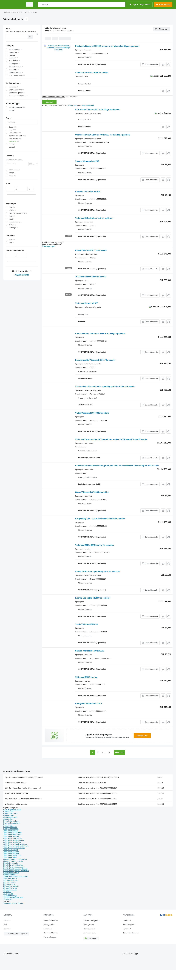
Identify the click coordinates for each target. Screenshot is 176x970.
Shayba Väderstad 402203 (87, 161)
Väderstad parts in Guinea (13, 903)
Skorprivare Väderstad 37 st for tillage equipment (97, 110)
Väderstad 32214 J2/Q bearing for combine (94, 545)
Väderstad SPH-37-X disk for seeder (91, 72)
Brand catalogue (49, 937)
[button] (163, 64)
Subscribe (49, 102)
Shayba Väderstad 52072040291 (89, 651)
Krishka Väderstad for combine (16, 793)
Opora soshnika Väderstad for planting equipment (24, 777)
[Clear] (37, 34)
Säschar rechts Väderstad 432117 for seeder (95, 360)
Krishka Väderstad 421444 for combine (92, 598)
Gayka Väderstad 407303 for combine (92, 492)
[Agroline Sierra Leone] (13, 4)
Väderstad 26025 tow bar (86, 677)
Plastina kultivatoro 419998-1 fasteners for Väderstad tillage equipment (107, 46)
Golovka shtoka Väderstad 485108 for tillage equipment (100, 334)
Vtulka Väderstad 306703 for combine (92, 413)
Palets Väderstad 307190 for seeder (91, 250)
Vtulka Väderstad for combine (16, 804)
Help (5, 925)
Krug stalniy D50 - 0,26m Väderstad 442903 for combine (100, 519)
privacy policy (73, 105)
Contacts (7, 929)
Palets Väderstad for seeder (15, 783)
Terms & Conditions (50, 921)
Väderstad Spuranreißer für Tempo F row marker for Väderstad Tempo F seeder (111, 439)
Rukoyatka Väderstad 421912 (88, 704)
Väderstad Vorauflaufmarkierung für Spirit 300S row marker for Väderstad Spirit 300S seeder (117, 466)
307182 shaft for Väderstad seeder (90, 277)
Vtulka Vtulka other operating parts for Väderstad (97, 571)
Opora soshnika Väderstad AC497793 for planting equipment (102, 135)
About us (7, 921)
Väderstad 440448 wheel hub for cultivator (94, 218)
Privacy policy (48, 925)
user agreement (88, 105)
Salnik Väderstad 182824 (86, 624)
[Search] (40, 4)
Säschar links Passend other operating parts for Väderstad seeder (105, 387)
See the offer (142, 736)
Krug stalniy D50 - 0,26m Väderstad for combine (23, 799)
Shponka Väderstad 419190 (87, 192)
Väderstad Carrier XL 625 (86, 303)
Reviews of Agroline (50, 933)
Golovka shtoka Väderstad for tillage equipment (23, 788)
